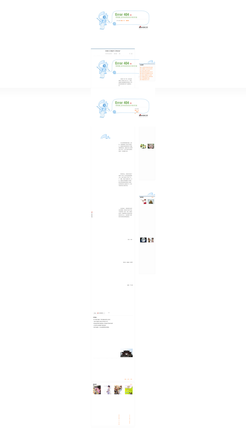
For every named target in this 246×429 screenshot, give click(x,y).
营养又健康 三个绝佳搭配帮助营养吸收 (101, 327)
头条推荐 (142, 64)
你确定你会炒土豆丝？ (146, 79)
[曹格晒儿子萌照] (97, 389)
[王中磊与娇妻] (107, 389)
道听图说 (142, 197)
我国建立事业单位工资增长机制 (147, 76)
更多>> (131, 384)
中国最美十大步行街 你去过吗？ (147, 68)
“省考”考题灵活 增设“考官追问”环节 (101, 321)
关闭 (131, 379)
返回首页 (127, 20)
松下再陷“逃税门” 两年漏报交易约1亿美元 (102, 319)
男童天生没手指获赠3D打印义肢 (147, 73)
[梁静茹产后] (118, 389)
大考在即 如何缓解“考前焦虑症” (100, 325)
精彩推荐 (95, 384)
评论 (95, 313)
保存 (125, 379)
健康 (140, 73)
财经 (140, 76)
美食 (140, 79)
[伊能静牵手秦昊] (129, 389)
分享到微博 (100, 313)
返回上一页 (123, 20)
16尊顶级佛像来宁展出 (146, 78)
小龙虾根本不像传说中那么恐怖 (147, 67)
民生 (140, 70)
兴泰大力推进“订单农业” (146, 70)
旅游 (140, 68)
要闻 (140, 67)
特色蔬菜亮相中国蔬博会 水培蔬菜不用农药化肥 (103, 323)
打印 (128, 379)
